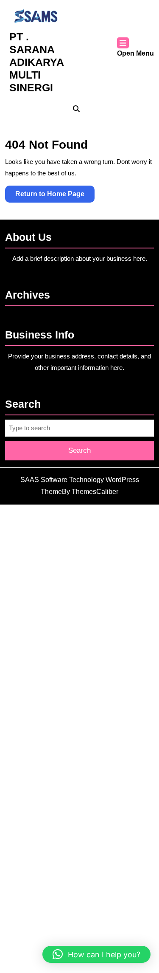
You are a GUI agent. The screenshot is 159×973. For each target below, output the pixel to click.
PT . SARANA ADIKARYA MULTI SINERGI (36, 62)
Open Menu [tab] (135, 54)
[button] (96, 954)
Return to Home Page (55, 196)
